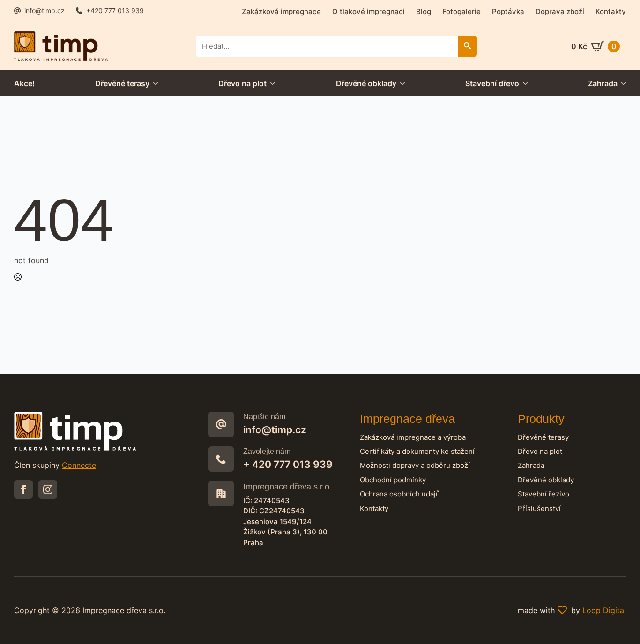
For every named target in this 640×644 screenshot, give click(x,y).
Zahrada (603, 83)
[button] (467, 46)
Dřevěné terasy (122, 83)
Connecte (79, 465)
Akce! (24, 83)
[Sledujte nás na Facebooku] (23, 489)
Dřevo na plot (242, 83)
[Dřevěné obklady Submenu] (400, 83)
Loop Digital (604, 610)
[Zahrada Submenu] (622, 83)
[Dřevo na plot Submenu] (271, 83)
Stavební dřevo (492, 83)
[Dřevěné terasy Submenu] (153, 83)
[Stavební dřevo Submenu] (523, 83)
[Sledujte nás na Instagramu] (47, 489)
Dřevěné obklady (366, 83)
